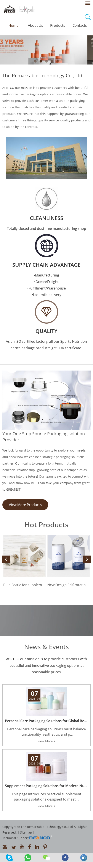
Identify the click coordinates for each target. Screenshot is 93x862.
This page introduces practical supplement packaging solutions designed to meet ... (46, 797)
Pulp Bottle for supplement (24, 584)
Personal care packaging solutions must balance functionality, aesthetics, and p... (46, 732)
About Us (35, 25)
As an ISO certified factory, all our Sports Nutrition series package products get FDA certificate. (46, 344)
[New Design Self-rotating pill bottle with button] (68, 556)
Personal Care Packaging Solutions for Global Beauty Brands (46, 720)
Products (57, 25)
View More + (46, 741)
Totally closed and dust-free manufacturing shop (46, 228)
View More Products (25, 504)
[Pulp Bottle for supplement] (24, 556)
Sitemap (26, 832)
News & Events (46, 646)
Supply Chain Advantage (46, 264)
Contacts (79, 25)
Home (13, 25)
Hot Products (47, 524)
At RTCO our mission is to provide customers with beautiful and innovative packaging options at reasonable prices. (46, 665)
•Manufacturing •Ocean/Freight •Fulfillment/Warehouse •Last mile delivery (46, 285)
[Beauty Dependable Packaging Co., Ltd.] (46, 177)
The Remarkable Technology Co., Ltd (42, 75)
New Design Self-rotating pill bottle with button (68, 584)
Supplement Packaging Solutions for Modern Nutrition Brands (46, 785)
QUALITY (46, 330)
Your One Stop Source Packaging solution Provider (43, 437)
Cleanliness (46, 218)
